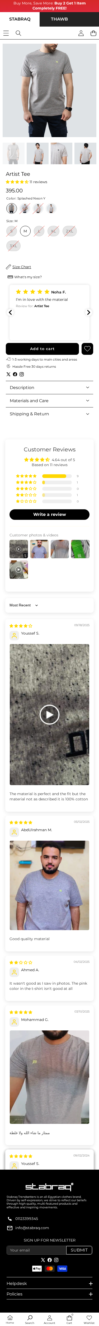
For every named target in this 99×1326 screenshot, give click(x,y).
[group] (14, 153)
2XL (71, 232)
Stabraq (19, 19)
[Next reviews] (88, 312)
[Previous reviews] (10, 312)
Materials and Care (29, 400)
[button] (18, 182)
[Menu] (6, 33)
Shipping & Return (29, 413)
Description (22, 387)
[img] (21, 626)
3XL (15, 247)
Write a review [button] (49, 514)
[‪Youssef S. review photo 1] (49, 714)
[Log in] (81, 33)
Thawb (59, 19)
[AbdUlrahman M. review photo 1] (49, 885)
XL (55, 232)
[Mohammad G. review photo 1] (49, 1077)
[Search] (18, 33)
